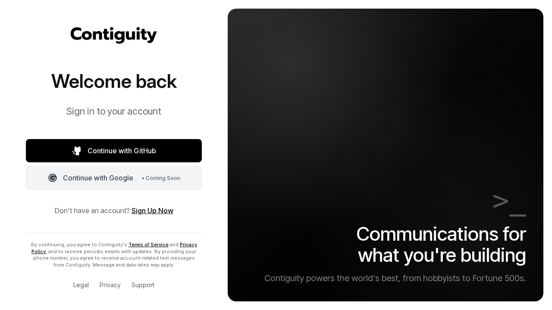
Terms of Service (149, 245)
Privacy (110, 284)
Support (143, 284)
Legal (81, 284)
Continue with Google (121, 178)
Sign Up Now (152, 210)
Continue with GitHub (122, 150)
